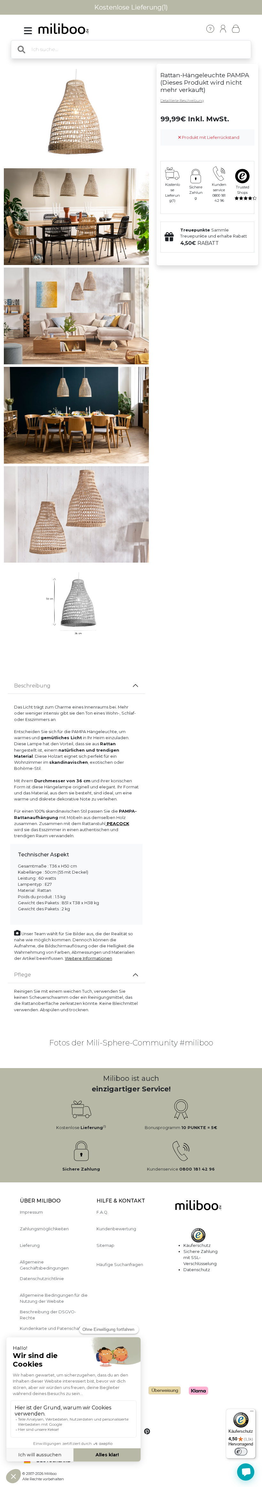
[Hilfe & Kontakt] (210, 29)
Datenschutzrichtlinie (42, 1278)
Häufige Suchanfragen (119, 1264)
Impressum (31, 1212)
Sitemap (105, 1245)
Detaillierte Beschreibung (182, 100)
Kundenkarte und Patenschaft (51, 1328)
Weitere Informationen (88, 958)
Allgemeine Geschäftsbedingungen (44, 1265)
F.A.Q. (102, 1212)
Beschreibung (32, 686)
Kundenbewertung (116, 1228)
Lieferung (30, 1245)
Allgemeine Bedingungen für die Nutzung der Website (54, 1298)
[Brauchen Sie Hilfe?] (245, 1472)
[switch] (241, 1451)
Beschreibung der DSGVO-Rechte (48, 1314)
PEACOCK (117, 823)
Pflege (22, 975)
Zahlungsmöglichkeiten (44, 1228)
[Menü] (252, 1412)
